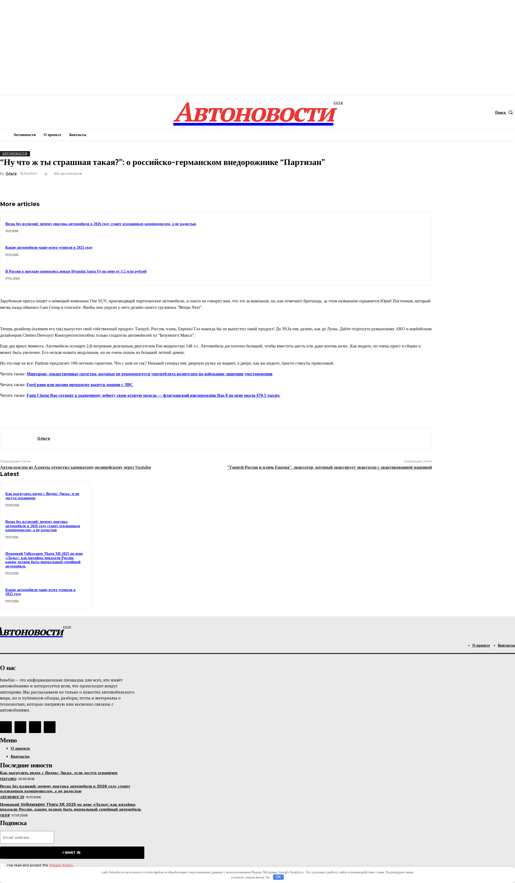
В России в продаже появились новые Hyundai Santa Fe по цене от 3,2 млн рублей (75, 271)
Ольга (11, 173)
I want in (71, 853)
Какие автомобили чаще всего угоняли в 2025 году (49, 248)
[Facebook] (345, 186)
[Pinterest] (384, 186)
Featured (8, 779)
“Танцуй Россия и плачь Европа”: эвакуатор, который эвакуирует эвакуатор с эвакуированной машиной (329, 467)
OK (278, 877)
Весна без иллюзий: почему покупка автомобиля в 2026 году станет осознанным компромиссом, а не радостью (100, 224)
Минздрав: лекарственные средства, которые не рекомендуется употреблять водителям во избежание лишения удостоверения (150, 374)
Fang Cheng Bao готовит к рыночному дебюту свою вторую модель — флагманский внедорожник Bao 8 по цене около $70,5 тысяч (154, 395)
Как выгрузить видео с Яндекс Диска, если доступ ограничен (58, 772)
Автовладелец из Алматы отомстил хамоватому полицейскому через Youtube (75, 467)
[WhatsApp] (403, 186)
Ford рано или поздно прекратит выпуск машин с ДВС (80, 384)
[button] (505, 112)
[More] (423, 186)
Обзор (5, 815)
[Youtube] (50, 727)
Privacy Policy (60, 865)
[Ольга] (19, 438)
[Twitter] (364, 186)
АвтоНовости (14, 153)
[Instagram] (20, 727)
